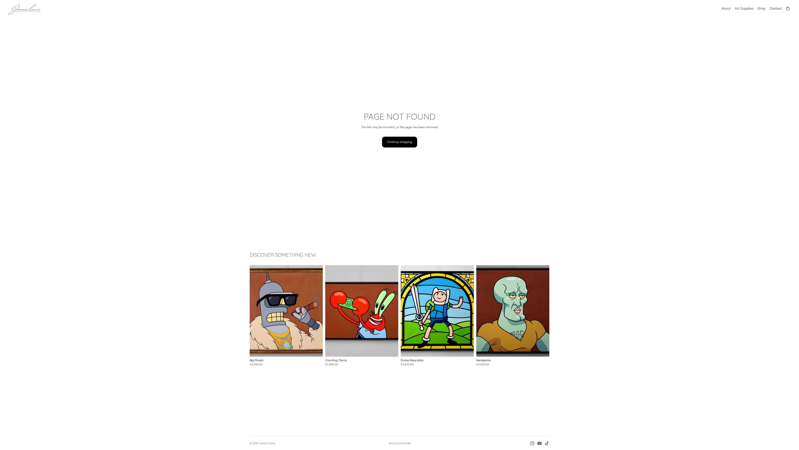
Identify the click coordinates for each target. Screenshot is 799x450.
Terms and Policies (399, 443)
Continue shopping (399, 142)
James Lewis (267, 443)
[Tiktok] (546, 443)
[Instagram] (532, 443)
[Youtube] (539, 443)
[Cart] (787, 8)
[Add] (316, 350)
